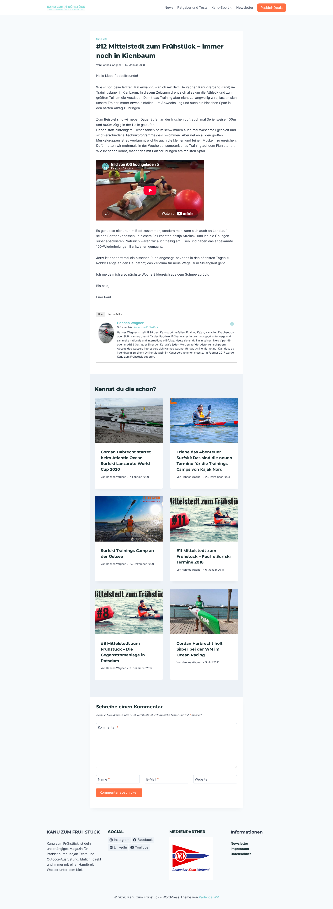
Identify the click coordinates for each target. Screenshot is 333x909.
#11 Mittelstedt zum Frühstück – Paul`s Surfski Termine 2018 (204, 556)
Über (100, 314)
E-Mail (152, 779)
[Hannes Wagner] (106, 333)
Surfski (101, 38)
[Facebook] (232, 323)
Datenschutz (241, 854)
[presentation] (129, 420)
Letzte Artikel (115, 314)
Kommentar (108, 727)
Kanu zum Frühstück (146, 327)
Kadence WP (209, 897)
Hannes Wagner (111, 64)
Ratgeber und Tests (192, 7)
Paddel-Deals (272, 8)
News (169, 7)
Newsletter (244, 7)
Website (201, 779)
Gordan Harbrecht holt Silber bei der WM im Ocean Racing (200, 649)
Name (104, 779)
